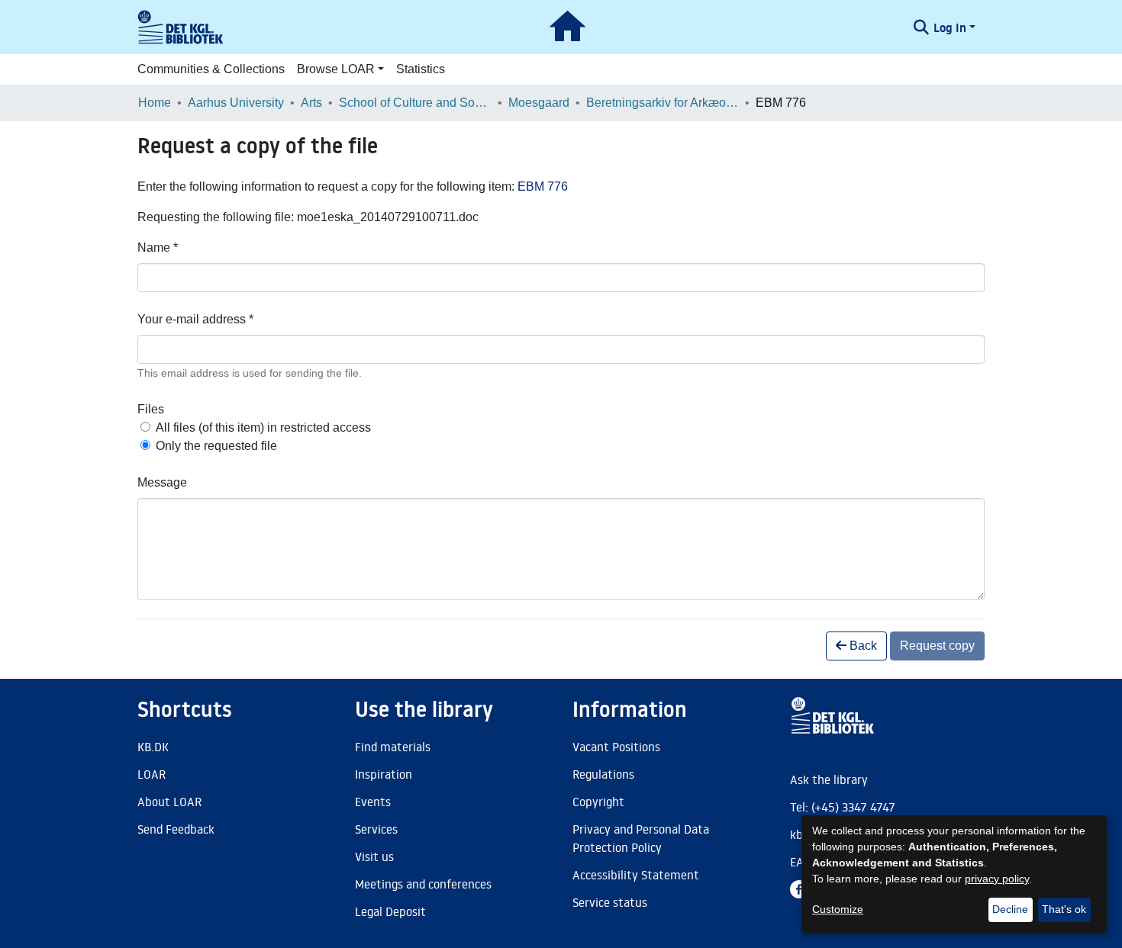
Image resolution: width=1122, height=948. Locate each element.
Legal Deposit (390, 911)
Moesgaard (538, 102)
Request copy (937, 645)
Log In (949, 27)
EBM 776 (542, 186)
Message (162, 482)
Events (373, 801)
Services (376, 829)
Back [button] (861, 645)
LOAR (151, 774)
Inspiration (383, 774)
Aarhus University (236, 102)
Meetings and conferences (423, 884)
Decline (1010, 909)
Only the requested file (216, 445)
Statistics (420, 69)
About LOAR (169, 801)
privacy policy (997, 878)
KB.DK (153, 746)
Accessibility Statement (635, 874)
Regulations (603, 774)
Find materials (392, 746)
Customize (837, 909)
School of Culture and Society (415, 102)
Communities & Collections (211, 69)
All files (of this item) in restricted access (263, 427)
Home (154, 102)
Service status (609, 902)
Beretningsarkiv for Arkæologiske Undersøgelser (662, 102)
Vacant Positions (616, 746)
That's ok (1064, 909)
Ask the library (829, 779)
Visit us (374, 856)
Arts (311, 102)
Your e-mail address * (195, 319)
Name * (157, 247)
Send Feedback (175, 829)
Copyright (598, 801)
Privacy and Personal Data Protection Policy (640, 838)
